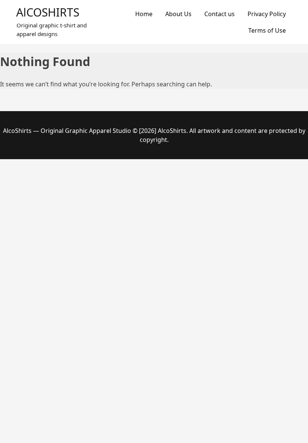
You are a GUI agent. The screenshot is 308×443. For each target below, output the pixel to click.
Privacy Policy (267, 14)
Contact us (219, 14)
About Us (178, 14)
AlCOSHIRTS (47, 12)
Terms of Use (267, 30)
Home (143, 14)
